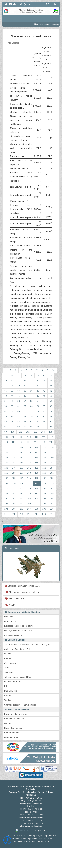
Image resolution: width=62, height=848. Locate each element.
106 (6, 437)
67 (5, 411)
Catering (8, 696)
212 (13, 514)
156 (14, 473)
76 (12, 416)
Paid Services (10, 691)
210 (52, 509)
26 (51, 380)
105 (50, 432)
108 (21, 437)
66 (51, 406)
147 (52, 463)
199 (21, 504)
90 (51, 422)
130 (29, 452)
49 (44, 396)
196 (52, 499)
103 (35, 432)
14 (25, 375)
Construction (10, 663)
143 (21, 463)
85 (18, 422)
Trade (7, 668)
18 (50, 375)
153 (44, 468)
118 (43, 442)
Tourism (7, 700)
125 (44, 447)
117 (36, 442)
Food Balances (11, 737)
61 (18, 406)
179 (29, 488)
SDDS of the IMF (16, 598)
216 (44, 514)
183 (6, 493)
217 (51, 514)
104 (43, 432)
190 (6, 499)
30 (25, 386)
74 (51, 411)
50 (51, 396)
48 (38, 396)
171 (21, 483)
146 (44, 463)
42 (51, 391)
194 (36, 499)
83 (5, 422)
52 (12, 401)
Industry (7, 654)
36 (12, 391)
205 (14, 509)
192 (21, 499)
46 (25, 396)
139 (44, 457)
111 (43, 437)
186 (29, 493)
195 (44, 499)
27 (5, 386)
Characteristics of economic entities (20, 705)
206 (21, 509)
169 (6, 483)
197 (6, 504)
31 (31, 386)
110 (36, 437)
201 (36, 504)
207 (29, 509)
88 (38, 422)
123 (29, 447)
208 (36, 509)
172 (29, 483)
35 (5, 391)
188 (44, 493)
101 (20, 432)
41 (44, 391)
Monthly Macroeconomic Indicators (24, 592)
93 (18, 427)
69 (18, 411)
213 (21, 514)
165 (29, 478)
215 (36, 514)
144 (29, 463)
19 (5, 380)
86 (25, 422)
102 (28, 432)
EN (54, 4)
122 (21, 447)
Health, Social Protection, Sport (18, 631)
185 (21, 493)
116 (28, 442)
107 (14, 437)
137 (29, 457)
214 (29, 514)
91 (5, 427)
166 (36, 478)
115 (21, 442)
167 (44, 478)
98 (51, 427)
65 (44, 406)
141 (6, 463)
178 (21, 488)
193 (29, 499)
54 (25, 401)
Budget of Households (14, 719)
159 (36, 473)
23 (31, 380)
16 (38, 375)
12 (12, 375)
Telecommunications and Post (17, 677)
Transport (8, 672)
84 (12, 422)
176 (6, 488)
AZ (47, 4)
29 (18, 386)
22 (25, 380)
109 (29, 437)
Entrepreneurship (12, 733)
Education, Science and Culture (18, 626)
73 (44, 411)
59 (5, 406)
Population (9, 617)
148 (6, 468)
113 (6, 442)
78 (25, 416)
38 (25, 391)
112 (51, 437)
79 (31, 416)
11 (5, 375)
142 (14, 463)
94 (25, 427)
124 (36, 447)
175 (52, 483)
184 (14, 493)
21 (18, 380)
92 (12, 427)
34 (51, 386)
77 (18, 416)
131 (36, 452)
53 (18, 401)
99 (5, 432)
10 (53, 370)
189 (52, 493)
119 (50, 442)
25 (44, 380)
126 (52, 447)
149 (14, 468)
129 (21, 452)
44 (12, 396)
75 (5, 416)
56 (38, 401)
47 (31, 396)
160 (44, 473)
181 (44, 488)
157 (21, 473)
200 (29, 504)
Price (6, 686)
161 (52, 473)
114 (13, 442)
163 (14, 478)
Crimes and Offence (13, 635)
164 (21, 478)
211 (6, 514)
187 (36, 493)
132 (44, 452)
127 (6, 452)
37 (18, 391)
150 (21, 468)
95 (31, 427)
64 (38, 406)
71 (31, 411)
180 (36, 488)
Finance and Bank (12, 682)
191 (14, 499)
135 (14, 457)
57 (44, 401)
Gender (7, 723)
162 (6, 478)
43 (5, 396)
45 (18, 396)
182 (52, 488)
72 (38, 411)
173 (36, 483)
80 (38, 416)
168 (52, 478)
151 (29, 468)
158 (29, 473)
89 (44, 422)
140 (52, 457)
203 (52, 504)
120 (6, 447)
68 (12, 411)
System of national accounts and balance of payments (28, 644)
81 (44, 416)
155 (6, 473)
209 (44, 509)
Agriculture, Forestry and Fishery (18, 649)
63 (31, 406)
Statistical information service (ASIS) (23, 586)
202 (44, 504)
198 (14, 504)
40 (38, 391)
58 (51, 401)
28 (12, 386)
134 (6, 457)
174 (44, 483)
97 (44, 427)
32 (38, 386)
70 (25, 411)
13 (18, 375)
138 (36, 457)
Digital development (13, 728)
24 (38, 380)
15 (31, 375)
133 (52, 452)
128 (14, 452)
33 (44, 386)
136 (21, 457)
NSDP (11, 605)
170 (14, 483)
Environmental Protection (15, 714)
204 (6, 509)
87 (31, 422)
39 (31, 391)
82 (51, 416)
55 (31, 401)
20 (12, 380)
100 (12, 432)
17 (44, 375)
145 (36, 463)
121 (14, 447)
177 (14, 488)
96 (38, 427)
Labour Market (10, 621)
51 (5, 401)
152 (36, 468)
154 (52, 468)
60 (12, 406)
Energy (7, 658)
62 (25, 406)
